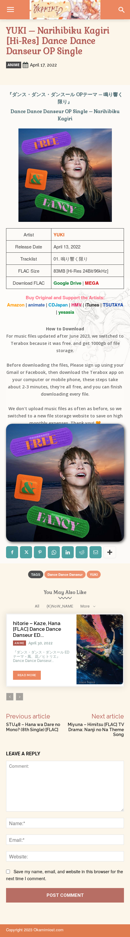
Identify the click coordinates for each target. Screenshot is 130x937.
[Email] (95, 552)
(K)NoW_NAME (60, 606)
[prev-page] (10, 697)
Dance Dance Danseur (65, 574)
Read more (27, 675)
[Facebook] (12, 552)
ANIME (14, 64)
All (37, 606)
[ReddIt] (82, 552)
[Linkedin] (68, 552)
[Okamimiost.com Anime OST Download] (65, 9)
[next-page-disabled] (19, 697)
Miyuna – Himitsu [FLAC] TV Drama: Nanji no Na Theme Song (96, 729)
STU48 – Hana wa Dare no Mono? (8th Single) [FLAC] (33, 727)
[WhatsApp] (54, 552)
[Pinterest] (40, 552)
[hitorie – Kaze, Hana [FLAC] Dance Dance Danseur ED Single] (99, 649)
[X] (26, 552)
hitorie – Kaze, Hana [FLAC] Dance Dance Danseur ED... (37, 629)
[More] (109, 552)
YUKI (94, 574)
